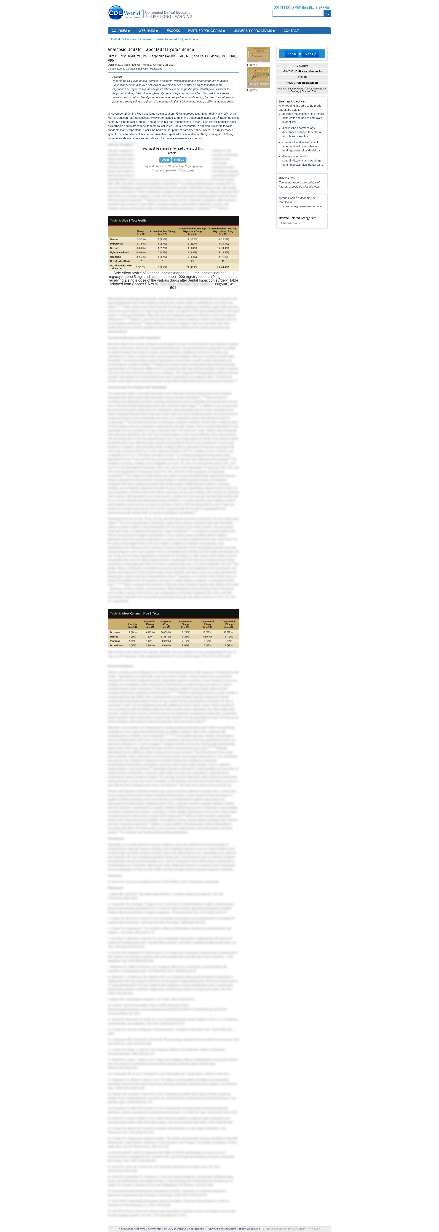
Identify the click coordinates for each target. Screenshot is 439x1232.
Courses (121, 30)
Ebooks (173, 30)
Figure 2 (186, 555)
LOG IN (278, 7)
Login (165, 159)
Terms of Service (249, 1229)
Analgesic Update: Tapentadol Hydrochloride (168, 39)
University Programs (255, 30)
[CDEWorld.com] (150, 20)
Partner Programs (207, 30)
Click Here (187, 170)
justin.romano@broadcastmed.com (300, 206)
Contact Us (154, 1229)
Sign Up (179, 159)
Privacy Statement (175, 1229)
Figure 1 (136, 319)
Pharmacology (290, 223)
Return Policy (197, 1229)
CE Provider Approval (132, 1229)
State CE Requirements (222, 1229)
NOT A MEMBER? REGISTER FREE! (308, 7)
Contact (291, 30)
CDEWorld (114, 39)
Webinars (149, 30)
